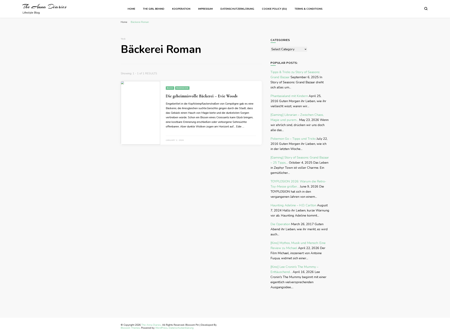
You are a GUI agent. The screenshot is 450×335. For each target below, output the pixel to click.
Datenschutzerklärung (237, 9)
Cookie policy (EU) (274, 9)
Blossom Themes (130, 328)
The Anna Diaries (44, 7)
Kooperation (181, 9)
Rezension (182, 88)
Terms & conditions (308, 9)
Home (131, 9)
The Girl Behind (153, 9)
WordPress (161, 328)
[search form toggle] (426, 8)
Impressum (205, 9)
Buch (170, 88)
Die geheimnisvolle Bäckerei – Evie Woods (201, 96)
